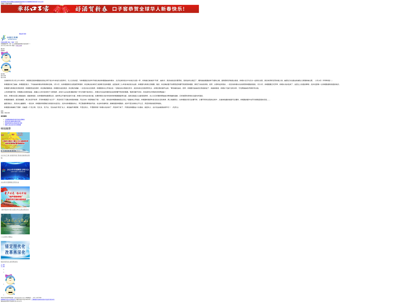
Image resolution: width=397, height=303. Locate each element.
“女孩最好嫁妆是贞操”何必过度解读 (15, 119)
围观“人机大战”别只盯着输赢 (13, 124)
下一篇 (3, 266)
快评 (25, 33)
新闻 (4, 1)
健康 (29, 1)
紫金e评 (21, 33)
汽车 (27, 1)
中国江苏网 (4, 42)
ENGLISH (40, 1)
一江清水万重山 (6, 237)
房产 (37, 1)
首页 (2, 1)
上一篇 (3, 264)
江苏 (7, 1)
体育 (19, 1)
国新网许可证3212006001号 (8, 299)
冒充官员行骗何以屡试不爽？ (13, 121)
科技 (22, 1)
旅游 (17, 1)
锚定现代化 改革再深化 (9, 262)
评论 (9, 1)
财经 (34, 1)
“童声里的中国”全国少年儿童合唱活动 (15, 209)
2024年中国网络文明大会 (10, 182)
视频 (12, 1)
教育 (32, 1)
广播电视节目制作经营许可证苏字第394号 (43, 299)
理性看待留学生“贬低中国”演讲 (13, 123)
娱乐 (24, 1)
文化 (14, 1)
